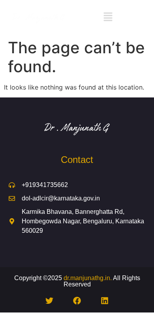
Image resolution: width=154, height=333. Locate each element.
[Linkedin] (105, 301)
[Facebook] (77, 301)
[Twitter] (49, 301)
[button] (108, 17)
